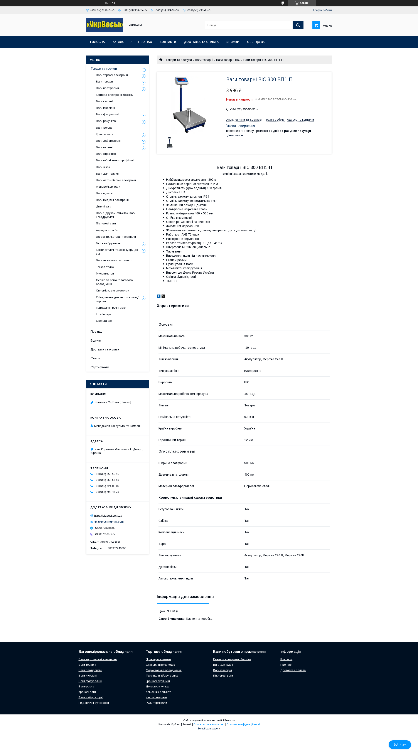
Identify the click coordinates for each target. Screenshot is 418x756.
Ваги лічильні (88, 675)
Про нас (145, 42)
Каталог (119, 42)
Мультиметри (105, 273)
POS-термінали (156, 702)
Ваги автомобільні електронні (116, 180)
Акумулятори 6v (107, 230)
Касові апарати (156, 697)
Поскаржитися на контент (209, 724)
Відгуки (96, 340)
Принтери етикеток (158, 659)
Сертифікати (100, 367)
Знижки (232, 42)
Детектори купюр (157, 686)
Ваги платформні (108, 88)
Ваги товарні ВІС (228, 60)
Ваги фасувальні (107, 114)
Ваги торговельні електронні (98, 659)
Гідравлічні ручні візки (111, 307)
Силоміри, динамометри (112, 290)
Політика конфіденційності (243, 724)
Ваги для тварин (107, 173)
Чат (403, 744)
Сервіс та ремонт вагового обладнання (114, 282)
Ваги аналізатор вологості (114, 260)
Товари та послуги (178, 60)
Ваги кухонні (104, 101)
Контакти (168, 42)
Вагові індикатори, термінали (116, 236)
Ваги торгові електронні (112, 75)
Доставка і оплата (293, 670)
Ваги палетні (104, 147)
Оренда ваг (256, 42)
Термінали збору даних (162, 675)
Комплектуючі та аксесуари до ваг (117, 251)
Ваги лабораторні (108, 140)
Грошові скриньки (158, 681)
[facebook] (158, 297)
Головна (97, 42)
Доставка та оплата (201, 42)
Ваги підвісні (104, 193)
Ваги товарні (204, 60)
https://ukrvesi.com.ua (108, 515)
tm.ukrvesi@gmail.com (109, 521)
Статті (95, 358)
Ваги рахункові (106, 121)
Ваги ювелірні (105, 107)
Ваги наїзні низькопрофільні (115, 160)
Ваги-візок (103, 167)
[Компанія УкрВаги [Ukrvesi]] (104, 30)
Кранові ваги (104, 134)
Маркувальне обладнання (164, 670)
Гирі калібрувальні (108, 243)
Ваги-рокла (104, 127)
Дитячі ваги (103, 206)
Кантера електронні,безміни (114, 94)
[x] (163, 297)
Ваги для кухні (223, 664)
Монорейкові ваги (108, 186)
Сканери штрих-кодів (160, 664)
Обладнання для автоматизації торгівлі (117, 299)
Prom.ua (229, 720)
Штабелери (103, 314)
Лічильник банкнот (158, 692)
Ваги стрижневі (106, 153)
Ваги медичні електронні (112, 200)
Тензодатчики (105, 267)
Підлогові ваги (106, 223)
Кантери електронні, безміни (232, 659)
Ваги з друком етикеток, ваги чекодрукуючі (115, 215)
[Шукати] (298, 25)
